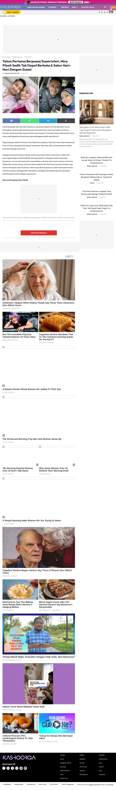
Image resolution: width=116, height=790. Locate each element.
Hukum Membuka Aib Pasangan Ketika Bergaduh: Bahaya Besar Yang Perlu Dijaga (96, 177)
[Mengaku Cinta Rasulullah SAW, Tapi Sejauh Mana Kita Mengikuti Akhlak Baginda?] (97, 112)
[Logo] (10, 7)
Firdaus (92, 183)
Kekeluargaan (17, 57)
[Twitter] (104, 12)
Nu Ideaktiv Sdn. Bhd (93, 784)
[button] (105, 7)
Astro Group (110, 784)
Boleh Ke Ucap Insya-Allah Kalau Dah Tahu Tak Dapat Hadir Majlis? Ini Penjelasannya (97, 208)
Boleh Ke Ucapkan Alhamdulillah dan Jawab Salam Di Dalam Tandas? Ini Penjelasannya (96, 160)
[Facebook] (99, 12)
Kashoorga (6, 57)
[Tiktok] (107, 12)
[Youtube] (109, 12)
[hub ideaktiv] (111, 6)
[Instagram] (102, 12)
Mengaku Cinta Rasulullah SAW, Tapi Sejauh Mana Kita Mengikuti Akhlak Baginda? (95, 130)
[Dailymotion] (112, 12)
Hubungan (28, 57)
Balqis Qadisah (85, 136)
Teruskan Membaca (39, 233)
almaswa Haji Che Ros (12, 73)
